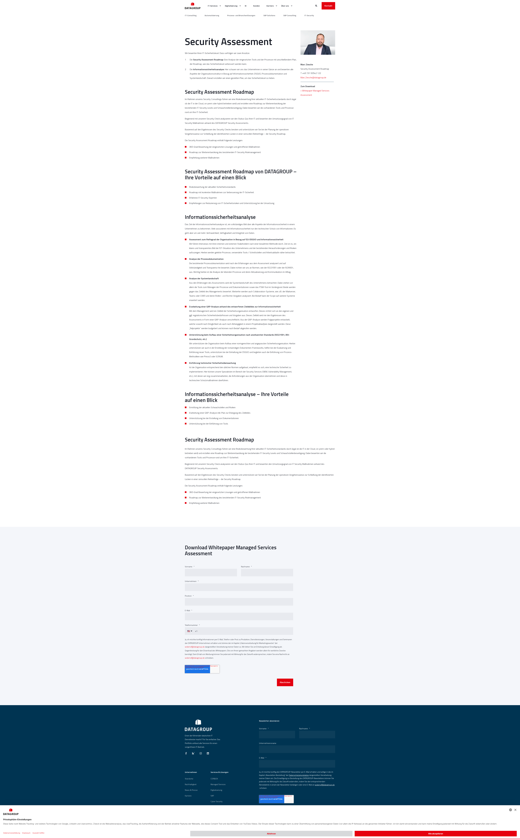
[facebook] (187, 753)
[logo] (198, 725)
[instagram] (201, 753)
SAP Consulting (289, 15)
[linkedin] (207, 753)
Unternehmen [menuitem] (191, 772)
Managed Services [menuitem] (218, 784)
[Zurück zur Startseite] (192, 5)
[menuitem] (213, 6)
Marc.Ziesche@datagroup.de (313, 77)
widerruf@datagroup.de (195, 646)
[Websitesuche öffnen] (316, 5)
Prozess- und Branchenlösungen (241, 15)
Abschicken (285, 682)
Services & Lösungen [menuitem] (219, 772)
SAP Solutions (269, 15)
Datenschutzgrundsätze (299, 775)
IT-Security (309, 15)
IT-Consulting (190, 15)
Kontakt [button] (328, 5)
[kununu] (193, 753)
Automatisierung (212, 15)
